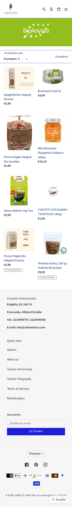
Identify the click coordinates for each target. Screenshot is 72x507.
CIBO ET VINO (23, 495)
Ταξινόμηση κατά (13, 53)
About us (13, 359)
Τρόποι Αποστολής (19, 369)
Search (11, 349)
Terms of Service (18, 388)
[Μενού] (66, 9)
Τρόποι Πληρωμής (19, 379)
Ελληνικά (35, 453)
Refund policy (16, 398)
